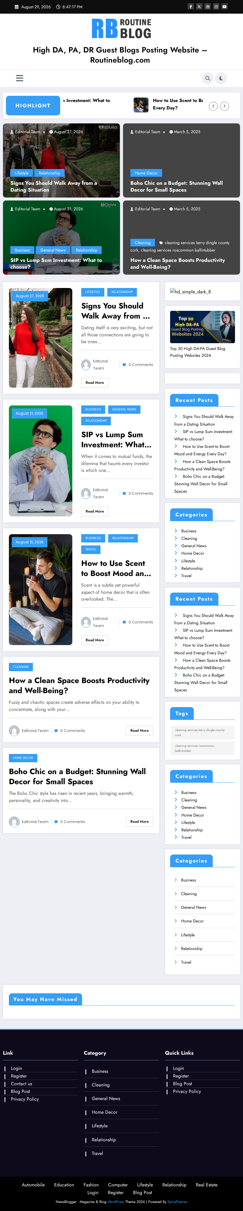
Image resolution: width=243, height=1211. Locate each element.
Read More (95, 382)
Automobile (33, 1184)
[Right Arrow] (224, 106)
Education (64, 1184)
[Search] (208, 78)
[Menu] (19, 78)
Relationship (49, 173)
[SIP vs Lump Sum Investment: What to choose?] (61, 237)
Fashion (91, 1184)
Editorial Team (27, 132)
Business (22, 250)
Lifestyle (21, 173)
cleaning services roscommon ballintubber (178, 250)
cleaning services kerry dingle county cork (200, 732)
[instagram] (216, 6)
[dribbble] (207, 6)
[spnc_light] (221, 78)
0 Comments (141, 364)
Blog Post (20, 1091)
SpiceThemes (177, 1201)
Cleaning (143, 243)
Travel (90, 549)
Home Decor (146, 173)
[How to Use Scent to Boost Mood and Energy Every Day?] (40, 589)
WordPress (116, 1201)
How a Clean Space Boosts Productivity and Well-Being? (177, 263)
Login (16, 1068)
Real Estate (207, 1184)
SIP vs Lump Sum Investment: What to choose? (60, 104)
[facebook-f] (191, 6)
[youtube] (224, 6)
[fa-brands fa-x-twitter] (199, 6)
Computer (118, 1184)
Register (19, 1075)
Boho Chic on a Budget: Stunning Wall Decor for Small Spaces (176, 186)
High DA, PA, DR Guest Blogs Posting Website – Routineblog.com (120, 55)
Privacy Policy (25, 1099)
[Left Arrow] (213, 106)
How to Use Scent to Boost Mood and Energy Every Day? (116, 568)
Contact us (21, 1083)
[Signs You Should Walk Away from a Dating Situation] (61, 160)
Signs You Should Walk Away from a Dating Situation (53, 186)
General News (52, 250)
